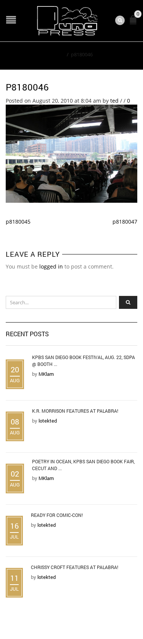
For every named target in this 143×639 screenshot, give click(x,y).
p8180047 (124, 221)
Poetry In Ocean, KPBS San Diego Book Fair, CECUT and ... (83, 464)
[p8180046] (71, 153)
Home (57, 54)
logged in (51, 266)
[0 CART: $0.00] (134, 23)
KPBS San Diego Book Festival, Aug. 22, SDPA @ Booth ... (83, 360)
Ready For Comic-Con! (57, 515)
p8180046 (27, 87)
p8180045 (18, 221)
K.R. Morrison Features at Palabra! (75, 411)
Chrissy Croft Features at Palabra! (74, 567)
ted (114, 100)
